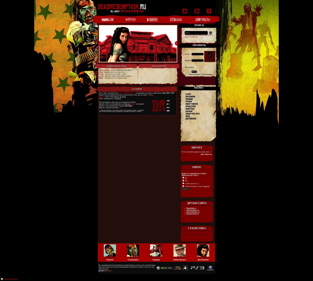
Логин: (187, 54)
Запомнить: (189, 67)
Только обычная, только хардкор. (197, 186)
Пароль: (188, 60)
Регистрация (207, 74)
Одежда (156, 260)
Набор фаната (179, 260)
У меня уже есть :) (191, 183)
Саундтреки (133, 260)
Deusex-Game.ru (192, 214)
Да (185, 178)
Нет (186, 181)
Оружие (109, 260)
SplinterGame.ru (192, 210)
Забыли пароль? (195, 74)
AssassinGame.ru (193, 212)
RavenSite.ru (191, 208)
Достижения (203, 260)
